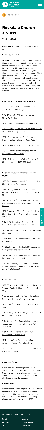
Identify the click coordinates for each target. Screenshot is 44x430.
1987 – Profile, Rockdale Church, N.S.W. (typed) (21, 145)
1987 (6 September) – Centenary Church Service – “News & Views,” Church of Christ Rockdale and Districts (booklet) (22, 266)
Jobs (4, 425)
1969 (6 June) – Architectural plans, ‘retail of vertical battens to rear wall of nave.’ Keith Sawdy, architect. (20, 323)
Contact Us (26, 425)
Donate (25, 419)
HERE (30, 399)
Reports (5, 422)
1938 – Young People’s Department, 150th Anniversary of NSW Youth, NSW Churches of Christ (20, 192)
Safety (5, 419)
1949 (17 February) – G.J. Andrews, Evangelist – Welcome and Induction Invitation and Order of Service (21, 203)
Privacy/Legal (28, 422)
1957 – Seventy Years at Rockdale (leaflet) (19, 123)
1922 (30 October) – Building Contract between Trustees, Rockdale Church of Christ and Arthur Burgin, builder (21, 288)
